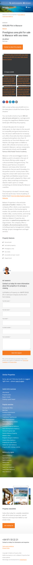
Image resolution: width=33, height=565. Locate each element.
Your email (4, 318)
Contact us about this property (12, 47)
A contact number (6, 327)
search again (20, 381)
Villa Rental (5, 392)
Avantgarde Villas (7, 408)
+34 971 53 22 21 (10, 539)
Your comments (6, 337)
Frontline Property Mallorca (10, 426)
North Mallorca (6, 460)
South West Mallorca (8, 469)
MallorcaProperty (9, 7)
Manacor (4, 28)
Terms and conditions (8, 546)
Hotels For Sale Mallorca (9, 445)
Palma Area (5, 462)
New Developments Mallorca (10, 428)
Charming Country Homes (10, 422)
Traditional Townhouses (9, 417)
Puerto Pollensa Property (9, 433)
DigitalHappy (23, 559)
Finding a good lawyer (8, 399)
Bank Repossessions (8, 419)
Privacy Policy (13, 362)
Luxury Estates (6, 415)
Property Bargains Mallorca (10, 438)
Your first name (5, 301)
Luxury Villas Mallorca (8, 440)
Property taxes (6, 395)
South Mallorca (6, 465)
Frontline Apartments (8, 412)
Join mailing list (8, 525)
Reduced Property (7, 424)
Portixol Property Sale (8, 431)
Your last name (5, 309)
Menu (29, 7)
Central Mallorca (7, 455)
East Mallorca (21, 14)
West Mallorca (6, 472)
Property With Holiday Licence (11, 447)
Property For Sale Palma (9, 442)
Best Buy (5, 410)
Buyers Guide (6, 397)
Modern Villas (6, 435)
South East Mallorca (7, 16)
